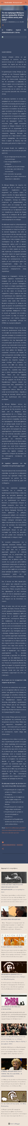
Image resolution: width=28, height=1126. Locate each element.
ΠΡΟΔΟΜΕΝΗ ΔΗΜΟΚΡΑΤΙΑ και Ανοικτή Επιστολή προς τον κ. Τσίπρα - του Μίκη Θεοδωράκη (13, 976)
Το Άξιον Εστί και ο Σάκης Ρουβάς (12, 947)
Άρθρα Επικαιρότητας (8, 845)
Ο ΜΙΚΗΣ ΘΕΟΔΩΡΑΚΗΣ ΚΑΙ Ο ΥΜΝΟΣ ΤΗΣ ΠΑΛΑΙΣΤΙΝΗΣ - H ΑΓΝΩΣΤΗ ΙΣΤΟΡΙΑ (11, 1073)
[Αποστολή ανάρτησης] (3, 842)
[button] (3, 25)
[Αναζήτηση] (26, 2)
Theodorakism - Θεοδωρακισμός (13, 2)
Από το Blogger (15, 1124)
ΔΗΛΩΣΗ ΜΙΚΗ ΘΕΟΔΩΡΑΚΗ (10, 919)
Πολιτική (19, 845)
